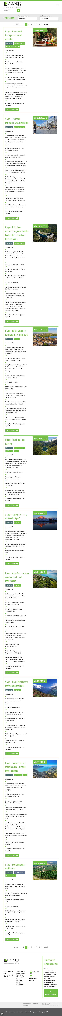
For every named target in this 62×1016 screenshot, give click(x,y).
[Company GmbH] (12, 4)
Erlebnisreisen (9, 43)
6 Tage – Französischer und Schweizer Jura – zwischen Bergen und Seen (15, 766)
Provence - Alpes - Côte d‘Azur (13, 46)
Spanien (16, 451)
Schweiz (25, 775)
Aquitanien (16, 339)
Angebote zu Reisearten (24, 16)
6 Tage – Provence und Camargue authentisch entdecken (13, 35)
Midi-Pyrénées (9, 451)
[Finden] (18, 10)
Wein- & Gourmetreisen (19, 872)
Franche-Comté (17, 775)
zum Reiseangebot (13, 109)
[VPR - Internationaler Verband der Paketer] (54, 1004)
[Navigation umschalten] (57, 5)
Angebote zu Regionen (45, 16)
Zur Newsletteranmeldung (50, 993)
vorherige (16, 24)
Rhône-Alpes (17, 522)
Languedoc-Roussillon (19, 43)
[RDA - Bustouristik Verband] (46, 1004)
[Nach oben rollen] (58, 1012)
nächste (46, 24)
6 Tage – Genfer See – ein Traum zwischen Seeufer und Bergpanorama (17, 576)
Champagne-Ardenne (11, 876)
